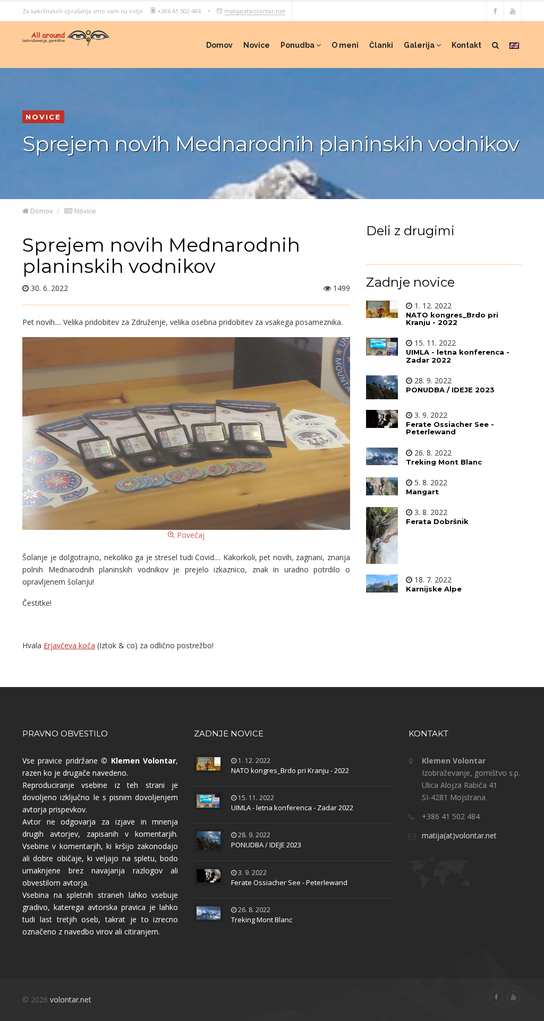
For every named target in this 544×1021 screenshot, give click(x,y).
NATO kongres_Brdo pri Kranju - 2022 (290, 770)
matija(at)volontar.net (254, 10)
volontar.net (70, 999)
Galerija (420, 45)
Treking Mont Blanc (261, 919)
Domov (219, 45)
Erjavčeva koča (69, 645)
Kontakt (466, 45)
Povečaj (190, 535)
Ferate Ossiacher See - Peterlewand (289, 882)
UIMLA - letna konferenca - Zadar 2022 (292, 807)
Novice (256, 45)
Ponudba (298, 45)
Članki (381, 45)
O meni (345, 45)
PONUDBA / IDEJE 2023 (266, 845)
